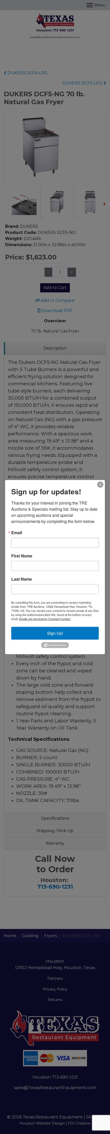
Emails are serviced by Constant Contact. (45, 618)
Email (16, 532)
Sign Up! (55, 633)
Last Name (21, 579)
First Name (21, 556)
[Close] (100, 484)
